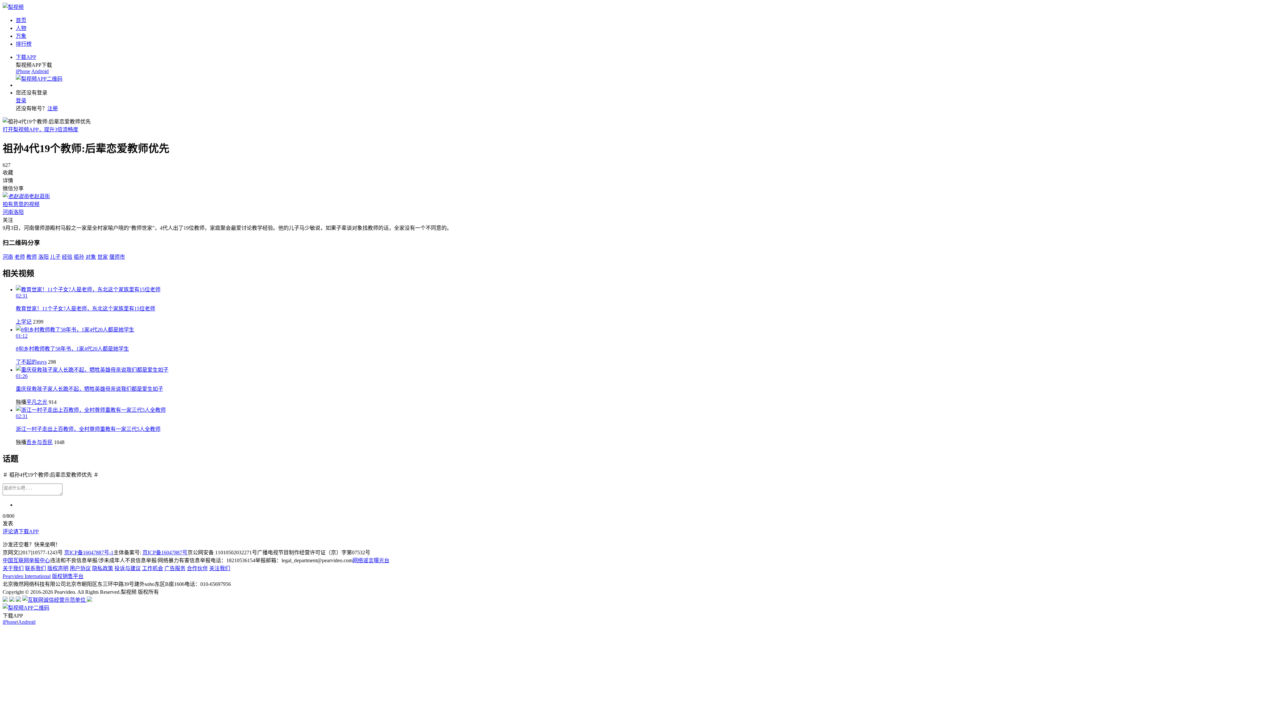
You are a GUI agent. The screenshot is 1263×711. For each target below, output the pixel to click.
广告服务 (175, 568)
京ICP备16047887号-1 (88, 552)
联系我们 (35, 568)
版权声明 (57, 568)
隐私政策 (102, 568)
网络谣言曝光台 (371, 560)
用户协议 (80, 568)
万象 (21, 36)
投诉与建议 (127, 568)
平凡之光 (36, 402)
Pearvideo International (27, 576)
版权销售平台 (68, 576)
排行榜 (24, 44)
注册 (52, 108)
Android (40, 71)
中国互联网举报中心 (26, 560)
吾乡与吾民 (39, 442)
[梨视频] (13, 7)
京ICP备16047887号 (164, 552)
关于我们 (13, 568)
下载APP (26, 57)
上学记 (24, 322)
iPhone (23, 71)
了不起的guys (31, 362)
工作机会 (152, 568)
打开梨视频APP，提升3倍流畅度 (40, 129)
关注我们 (219, 568)
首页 (21, 20)
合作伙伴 (197, 568)
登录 (21, 100)
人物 (21, 28)
